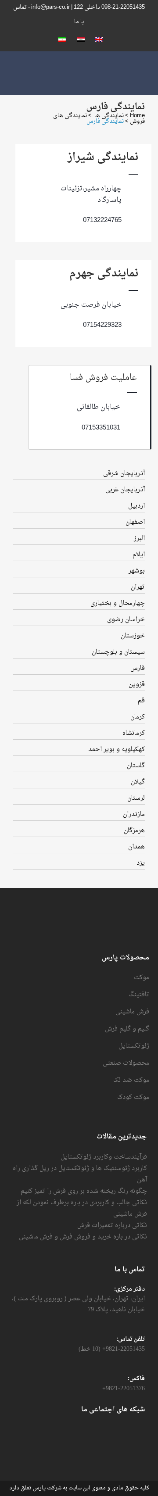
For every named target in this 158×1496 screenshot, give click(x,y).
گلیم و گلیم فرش (127, 1029)
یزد (140, 863)
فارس (137, 668)
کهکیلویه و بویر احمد (116, 749)
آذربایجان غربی (125, 490)
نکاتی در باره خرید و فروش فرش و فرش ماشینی (83, 1237)
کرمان (137, 717)
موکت (141, 978)
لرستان (136, 798)
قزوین (137, 685)
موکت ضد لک (131, 1080)
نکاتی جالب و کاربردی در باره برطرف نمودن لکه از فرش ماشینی (82, 1208)
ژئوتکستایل (133, 1046)
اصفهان (135, 522)
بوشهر (137, 571)
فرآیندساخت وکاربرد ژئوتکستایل (104, 1157)
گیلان (138, 782)
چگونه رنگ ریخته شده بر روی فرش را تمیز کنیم (84, 1191)
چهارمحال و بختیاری (117, 603)
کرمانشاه (133, 733)
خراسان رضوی (126, 620)
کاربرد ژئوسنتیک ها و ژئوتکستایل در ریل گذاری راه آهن (80, 1174)
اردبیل (136, 506)
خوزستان (133, 636)
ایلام (139, 555)
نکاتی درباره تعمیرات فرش (112, 1225)
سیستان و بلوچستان (118, 652)
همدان (136, 847)
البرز (139, 538)
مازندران (134, 814)
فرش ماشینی (132, 1012)
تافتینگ (139, 995)
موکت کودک (133, 1097)
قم (141, 701)
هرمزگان (134, 831)
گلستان (136, 766)
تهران (138, 587)
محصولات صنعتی (126, 1063)
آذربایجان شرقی (124, 474)
